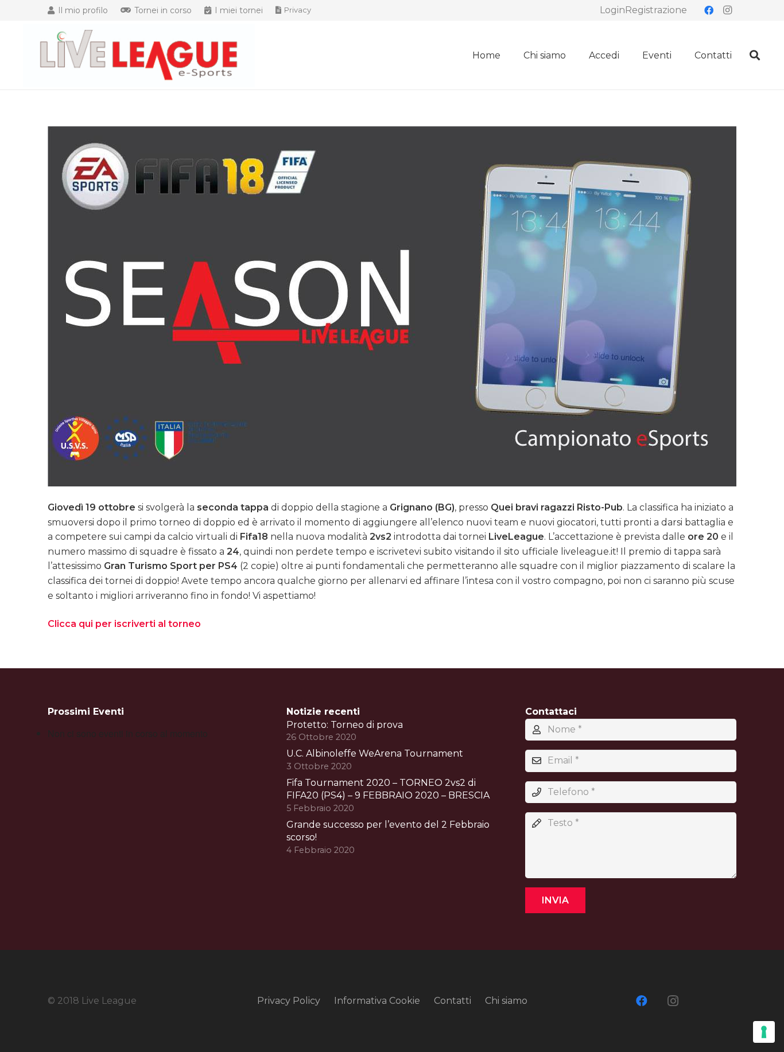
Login (612, 10)
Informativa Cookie (377, 1000)
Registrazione (656, 10)
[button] (627, 54)
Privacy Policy (288, 1000)
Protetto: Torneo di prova (344, 724)
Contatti (452, 1000)
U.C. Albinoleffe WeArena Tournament (374, 753)
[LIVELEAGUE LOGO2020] (139, 55)
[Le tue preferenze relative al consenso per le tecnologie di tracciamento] (764, 1032)
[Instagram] (727, 10)
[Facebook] (709, 10)
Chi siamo (506, 1000)
